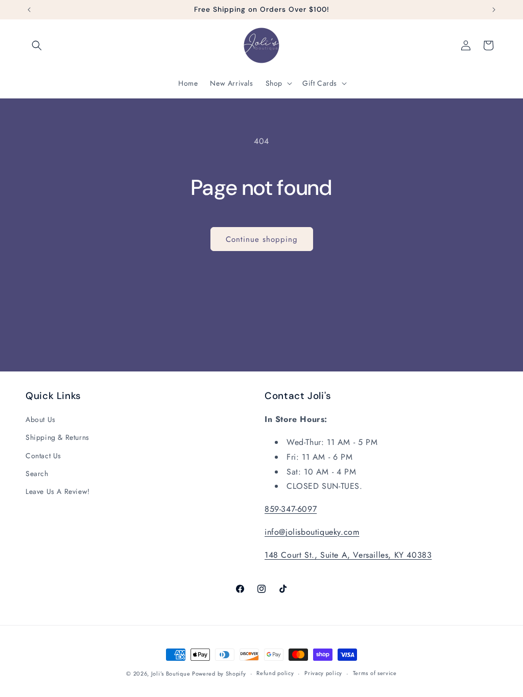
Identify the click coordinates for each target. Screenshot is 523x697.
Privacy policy (323, 673)
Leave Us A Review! (58, 491)
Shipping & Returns (57, 437)
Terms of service (375, 673)
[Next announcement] (494, 9)
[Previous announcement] (29, 9)
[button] (37, 45)
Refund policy (275, 673)
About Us (41, 419)
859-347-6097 (291, 509)
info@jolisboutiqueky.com (312, 532)
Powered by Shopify (219, 673)
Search (37, 473)
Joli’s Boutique (171, 673)
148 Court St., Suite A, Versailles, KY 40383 (348, 555)
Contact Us (43, 456)
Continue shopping (262, 239)
